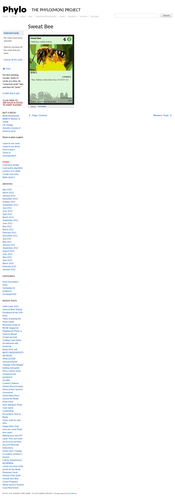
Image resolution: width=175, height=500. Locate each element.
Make (62, 16)
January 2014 (9, 196)
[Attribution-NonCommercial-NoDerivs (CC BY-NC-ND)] (33, 72)
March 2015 (8, 192)
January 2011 (9, 245)
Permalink (42, 106)
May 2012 (7, 226)
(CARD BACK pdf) (11, 93)
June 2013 (7, 211)
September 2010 (10, 248)
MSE (18, 171)
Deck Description (10, 282)
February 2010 (9, 266)
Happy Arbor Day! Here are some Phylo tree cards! (12, 429)
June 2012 (7, 223)
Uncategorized (9, 294)
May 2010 (7, 257)
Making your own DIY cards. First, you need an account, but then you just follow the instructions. (12, 441)
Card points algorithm (13, 168)
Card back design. (11, 165)
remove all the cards (13, 60)
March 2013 (8, 217)
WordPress (73, 493)
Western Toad (161, 115)
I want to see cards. (11, 143)
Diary (5, 285)
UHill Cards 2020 (11, 306)
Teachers (72, 16)
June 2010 (7, 254)
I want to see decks (11, 146)
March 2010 (8, 263)
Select (33, 107)
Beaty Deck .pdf (10, 349)
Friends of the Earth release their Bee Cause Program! (12, 478)
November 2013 (10, 199)
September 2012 (10, 220)
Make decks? (9, 177)
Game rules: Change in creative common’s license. (12, 454)
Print (7, 69)
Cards (22, 16)
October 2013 (9, 202)
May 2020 (7, 189)
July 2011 (7, 239)
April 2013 (7, 214)
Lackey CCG (8, 171)
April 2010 (7, 260)
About (14, 16)
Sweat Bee (36, 38)
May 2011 (7, 242)
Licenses (84, 16)
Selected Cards (11, 33)
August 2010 (8, 251)
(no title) (6, 380)
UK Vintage (8, 125)
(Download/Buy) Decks (46, 16)
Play (30, 16)
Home (5, 16)
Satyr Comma (39, 115)
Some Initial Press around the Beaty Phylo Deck (11, 398)
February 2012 (9, 232)
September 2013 (10, 205)
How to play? (9, 149)
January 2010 (9, 269)
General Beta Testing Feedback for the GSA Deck (13, 312)
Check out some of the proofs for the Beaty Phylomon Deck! (13, 469)
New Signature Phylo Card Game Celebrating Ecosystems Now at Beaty (12, 411)
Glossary (95, 16)
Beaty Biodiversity (11, 116)
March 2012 (8, 229)
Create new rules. (11, 174)
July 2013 (7, 208)
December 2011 (10, 236)
